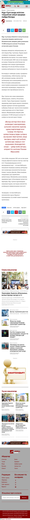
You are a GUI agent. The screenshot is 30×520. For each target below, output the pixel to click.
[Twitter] (12, 30)
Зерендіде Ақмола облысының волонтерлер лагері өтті (14, 294)
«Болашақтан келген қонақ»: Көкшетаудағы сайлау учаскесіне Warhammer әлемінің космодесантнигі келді (18, 348)
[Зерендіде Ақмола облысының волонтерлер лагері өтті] (15, 280)
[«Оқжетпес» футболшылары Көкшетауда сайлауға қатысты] (22, 418)
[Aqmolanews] (4, 21)
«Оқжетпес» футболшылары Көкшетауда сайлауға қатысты (21, 426)
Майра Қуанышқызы (14, 291)
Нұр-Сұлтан (23, 207)
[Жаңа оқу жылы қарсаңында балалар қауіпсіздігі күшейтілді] (5, 322)
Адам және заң (13, 330)
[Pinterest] (16, 30)
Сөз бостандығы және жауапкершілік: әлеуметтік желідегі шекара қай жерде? (19, 334)
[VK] (20, 30)
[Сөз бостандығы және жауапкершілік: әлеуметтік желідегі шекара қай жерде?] (5, 333)
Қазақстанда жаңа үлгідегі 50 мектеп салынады (7, 221)
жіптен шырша (16, 207)
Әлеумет (4, 10)
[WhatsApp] (24, 30)
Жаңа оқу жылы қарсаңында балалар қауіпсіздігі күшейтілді (17, 322)
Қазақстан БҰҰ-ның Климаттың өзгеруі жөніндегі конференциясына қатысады (23, 222)
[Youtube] (15, 487)
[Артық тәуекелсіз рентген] (5, 313)
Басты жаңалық (10, 10)
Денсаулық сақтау (14, 310)
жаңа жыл (9, 207)
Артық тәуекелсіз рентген (19, 312)
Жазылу (24, 497)
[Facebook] (8, 30)
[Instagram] (15, 483)
